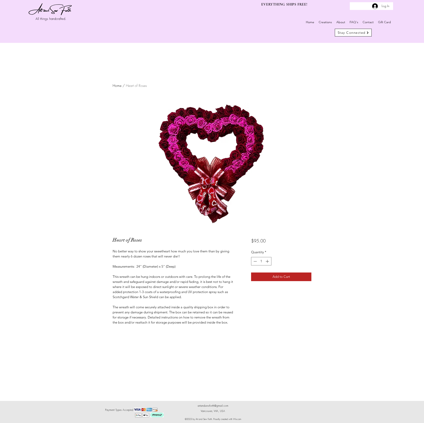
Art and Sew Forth (51, 9)
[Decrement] (255, 261)
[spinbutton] (261, 261)
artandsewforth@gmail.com (213, 406)
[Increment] (268, 261)
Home (117, 85)
